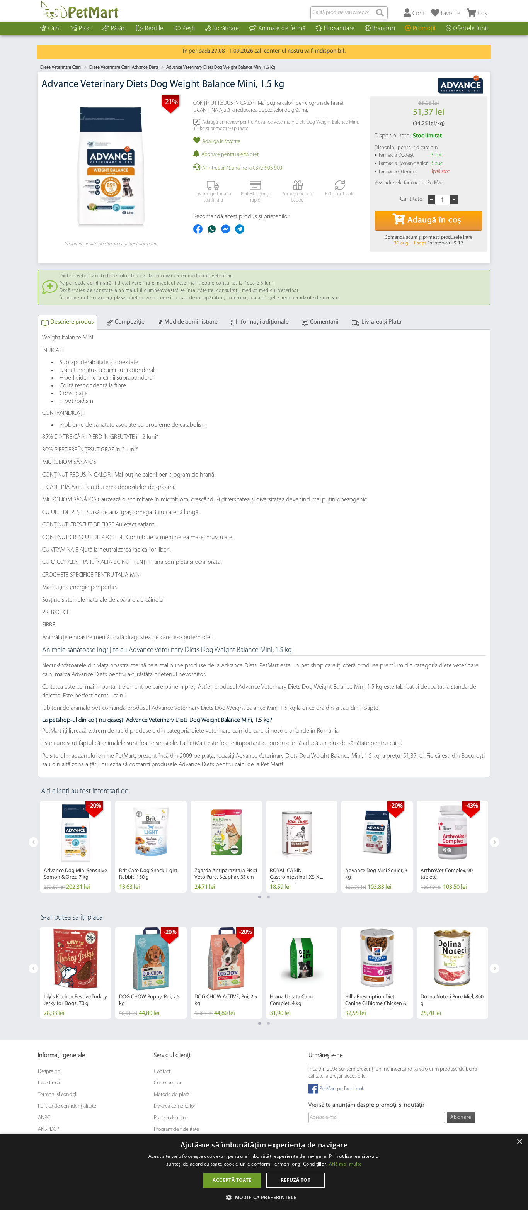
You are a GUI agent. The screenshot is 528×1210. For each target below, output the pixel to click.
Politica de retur (170, 1118)
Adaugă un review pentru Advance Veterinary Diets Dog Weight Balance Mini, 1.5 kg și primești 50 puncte (276, 125)
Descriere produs (72, 322)
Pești (188, 28)
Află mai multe (345, 1164)
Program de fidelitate (176, 1129)
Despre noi (49, 1071)
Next (494, 842)
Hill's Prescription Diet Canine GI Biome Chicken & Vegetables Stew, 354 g (375, 1003)
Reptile (154, 28)
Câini (54, 28)
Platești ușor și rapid (255, 197)
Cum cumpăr (167, 1083)
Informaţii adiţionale (262, 322)
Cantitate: (412, 199)
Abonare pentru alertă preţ (230, 155)
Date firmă (49, 1083)
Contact (162, 1071)
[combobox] (349, 12)
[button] (264, 1197)
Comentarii (324, 322)
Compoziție (130, 322)
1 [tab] (259, 897)
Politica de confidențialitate (67, 1106)
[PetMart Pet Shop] (79, 10)
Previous (33, 842)
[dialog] (264, 1172)
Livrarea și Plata (381, 322)
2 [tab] (268, 897)
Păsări (118, 28)
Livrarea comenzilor (174, 1106)
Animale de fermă (281, 28)
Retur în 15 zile (339, 194)
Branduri (383, 28)
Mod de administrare (191, 322)
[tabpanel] (75, 847)
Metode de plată (171, 1095)
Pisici (85, 28)
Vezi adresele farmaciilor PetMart (409, 183)
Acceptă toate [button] (232, 1180)
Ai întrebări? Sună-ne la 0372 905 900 (242, 168)
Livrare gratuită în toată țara (213, 197)
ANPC (44, 1118)
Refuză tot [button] (295, 1180)
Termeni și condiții (57, 1095)
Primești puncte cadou (297, 197)
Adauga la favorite (221, 141)
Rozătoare (226, 28)
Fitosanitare (339, 28)
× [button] (519, 1142)
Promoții (424, 28)
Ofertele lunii (470, 28)
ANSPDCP (48, 1129)
